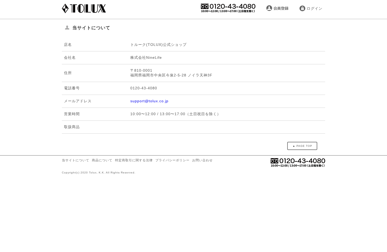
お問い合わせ (202, 160)
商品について (102, 160)
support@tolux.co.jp (149, 101)
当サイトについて (75, 160)
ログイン (314, 8)
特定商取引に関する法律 (134, 160)
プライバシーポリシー (172, 160)
